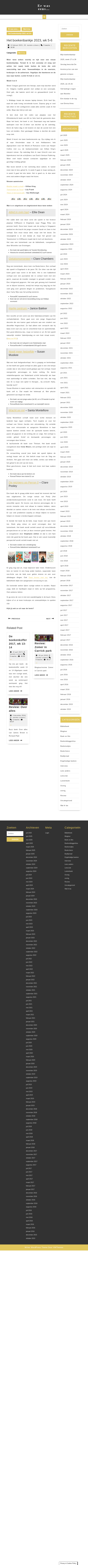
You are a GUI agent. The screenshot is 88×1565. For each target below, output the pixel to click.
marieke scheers (33, 45)
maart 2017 (64, 630)
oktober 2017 (65, 595)
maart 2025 (64, 155)
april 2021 (64, 388)
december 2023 (66, 229)
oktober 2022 (65, 298)
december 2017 (66, 585)
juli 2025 (63, 135)
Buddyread (64, 756)
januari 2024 (65, 224)
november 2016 (66, 650)
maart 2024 (64, 214)
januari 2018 (65, 580)
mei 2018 (64, 561)
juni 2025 (64, 140)
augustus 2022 (66, 308)
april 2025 (64, 150)
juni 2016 (64, 674)
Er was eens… (44, 7)
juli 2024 (63, 195)
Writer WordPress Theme (36, 1247)
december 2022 (66, 289)
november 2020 (66, 412)
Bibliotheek (64, 726)
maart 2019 (64, 511)
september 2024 (66, 185)
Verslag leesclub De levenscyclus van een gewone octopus (69, 69)
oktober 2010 (65, 709)
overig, (63, 791)
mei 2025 (64, 145)
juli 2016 (63, 670)
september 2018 (66, 541)
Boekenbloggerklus (68, 741)
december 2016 (66, 645)
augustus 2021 (66, 368)
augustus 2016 (66, 665)
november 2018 (66, 531)
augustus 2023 (66, 249)
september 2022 (66, 303)
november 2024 (66, 175)
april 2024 (64, 209)
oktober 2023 (65, 239)
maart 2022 (64, 333)
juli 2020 (63, 432)
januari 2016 (65, 699)
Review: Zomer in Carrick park (43, 647)
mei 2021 (64, 383)
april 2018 (64, 566)
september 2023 (66, 244)
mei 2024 (64, 204)
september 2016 (66, 660)
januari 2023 (65, 284)
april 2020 (64, 447)
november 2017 (66, 590)
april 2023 (64, 269)
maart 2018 (64, 571)
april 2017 (64, 625)
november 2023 (66, 234)
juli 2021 (63, 373)
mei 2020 (64, 442)
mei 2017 (64, 620)
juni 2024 (64, 199)
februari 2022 (65, 338)
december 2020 (66, 407)
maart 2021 (64, 392)
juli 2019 (63, 491)
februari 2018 (65, 576)
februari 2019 (65, 516)
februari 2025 (65, 160)
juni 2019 (64, 496)
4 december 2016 (19, 715)
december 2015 (66, 704)
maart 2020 (64, 452)
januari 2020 (65, 462)
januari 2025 (65, 165)
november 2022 (66, 293)
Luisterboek (65, 781)
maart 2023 (64, 274)
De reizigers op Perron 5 (24, 482)
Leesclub (64, 776)
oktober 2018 (65, 536)
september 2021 (66, 363)
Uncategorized (66, 800)
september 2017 (66, 600)
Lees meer (14, 691)
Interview (64, 766)
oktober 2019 (65, 477)
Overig (63, 786)
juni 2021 (64, 378)
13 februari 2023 (16, 45)
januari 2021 (65, 402)
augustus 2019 (66, 486)
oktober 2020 (65, 417)
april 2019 (64, 506)
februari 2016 (65, 694)
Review (63, 795)
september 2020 (66, 422)
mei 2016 (64, 679)
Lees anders (65, 771)
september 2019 (66, 482)
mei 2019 (64, 501)
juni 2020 (64, 437)
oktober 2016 (65, 655)
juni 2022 (64, 318)
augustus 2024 (66, 190)
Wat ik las (26, 29)
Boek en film (65, 736)
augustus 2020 (66, 427)
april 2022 (64, 328)
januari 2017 (65, 640)
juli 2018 (63, 551)
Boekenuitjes (65, 746)
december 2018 (66, 526)
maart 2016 (64, 689)
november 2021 (66, 353)
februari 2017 (65, 635)
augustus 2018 (66, 546)
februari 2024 (65, 219)
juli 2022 (63, 313)
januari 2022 (65, 343)
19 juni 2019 (43, 655)
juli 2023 (63, 254)
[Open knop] (44, 17)
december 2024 (66, 170)
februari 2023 (65, 279)
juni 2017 (64, 615)
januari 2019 (65, 521)
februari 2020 (65, 457)
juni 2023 (64, 259)
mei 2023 (64, 264)
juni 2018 (64, 556)
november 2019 (66, 472)
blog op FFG (12, 338)
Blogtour (63, 731)
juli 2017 (63, 610)
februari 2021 (65, 397)
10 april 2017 (17, 652)
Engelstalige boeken (68, 761)
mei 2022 (64, 323)
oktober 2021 (65, 358)
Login (47, 833)
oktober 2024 (65, 180)
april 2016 (64, 684)
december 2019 (66, 467)
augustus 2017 (66, 605)
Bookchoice (65, 751)
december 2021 (66, 348)
